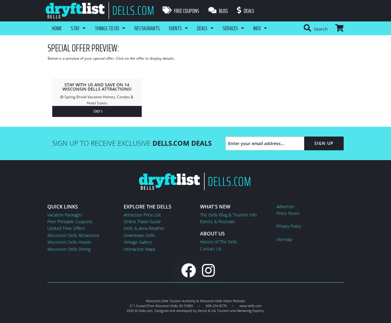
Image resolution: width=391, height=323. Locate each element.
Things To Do (107, 28)
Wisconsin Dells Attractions (73, 235)
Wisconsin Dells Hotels (69, 242)
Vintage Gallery (138, 242)
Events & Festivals (217, 221)
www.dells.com (250, 305)
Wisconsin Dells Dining (68, 249)
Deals (248, 10)
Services (230, 28)
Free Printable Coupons (69, 221)
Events (175, 28)
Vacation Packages (64, 215)
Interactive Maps (139, 249)
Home (57, 28)
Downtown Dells (139, 235)
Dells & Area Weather (144, 228)
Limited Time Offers (66, 228)
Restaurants (147, 28)
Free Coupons (186, 10)
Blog (223, 10)
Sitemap (284, 239)
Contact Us (210, 249)
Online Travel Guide (142, 221)
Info (257, 28)
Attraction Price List (142, 215)
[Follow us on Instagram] (208, 270)
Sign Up (324, 143)
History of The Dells (218, 242)
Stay (75, 28)
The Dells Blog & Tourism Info (228, 215)
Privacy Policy (288, 226)
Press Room (287, 213)
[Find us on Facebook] (188, 270)
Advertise (285, 206)
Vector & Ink (207, 310)
